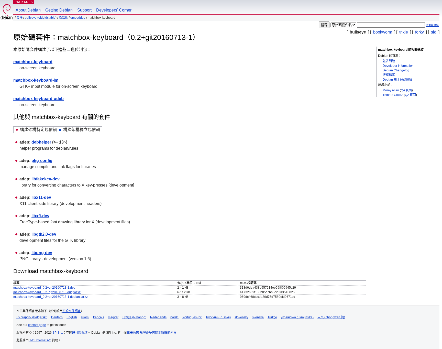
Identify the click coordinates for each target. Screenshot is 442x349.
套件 (19, 17)
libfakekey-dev (45, 179)
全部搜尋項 (432, 25)
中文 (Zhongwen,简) (331, 317)
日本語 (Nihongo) (134, 317)
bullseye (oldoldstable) (41, 17)
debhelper (41, 142)
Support (84, 10)
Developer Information (398, 66)
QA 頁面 (406, 90)
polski (174, 317)
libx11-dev (41, 197)
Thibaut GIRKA (393, 95)
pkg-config (41, 160)
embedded (77, 17)
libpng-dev (41, 252)
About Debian (28, 10)
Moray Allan (391, 90)
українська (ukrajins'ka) (297, 317)
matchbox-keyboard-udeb (38, 98)
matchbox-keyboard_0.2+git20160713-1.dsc (44, 287)
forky (419, 32)
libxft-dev (40, 216)
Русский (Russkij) (218, 317)
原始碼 (63, 17)
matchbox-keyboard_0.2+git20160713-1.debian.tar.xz (50, 297)
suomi (85, 317)
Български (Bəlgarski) (31, 317)
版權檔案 (389, 75)
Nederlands (158, 317)
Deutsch (57, 317)
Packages (24, 2)
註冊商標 (133, 332)
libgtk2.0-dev (43, 234)
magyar (113, 317)
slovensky (241, 317)
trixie (403, 32)
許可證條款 (79, 332)
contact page (37, 325)
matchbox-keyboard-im (35, 80)
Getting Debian (59, 10)
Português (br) (192, 317)
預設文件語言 (71, 311)
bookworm (382, 32)
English (72, 317)
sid (433, 32)
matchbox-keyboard (32, 62)
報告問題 (389, 61)
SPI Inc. (57, 332)
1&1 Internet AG (40, 340)
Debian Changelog (396, 70)
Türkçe (272, 317)
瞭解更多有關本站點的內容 (158, 332)
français (98, 317)
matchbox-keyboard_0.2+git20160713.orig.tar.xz (47, 292)
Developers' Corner (113, 10)
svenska (258, 317)
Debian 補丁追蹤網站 (397, 79)
